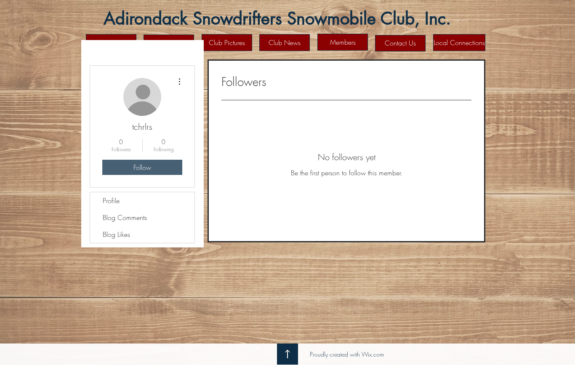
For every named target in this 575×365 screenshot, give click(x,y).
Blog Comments (125, 217)
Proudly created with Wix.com (347, 354)
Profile (111, 200)
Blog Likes (116, 234)
